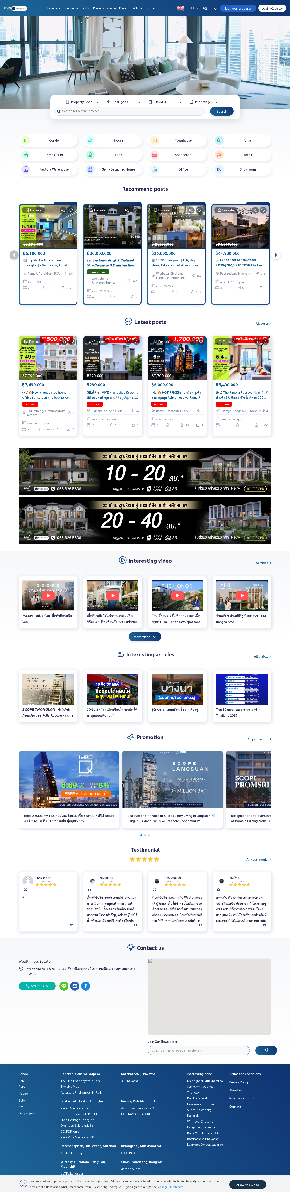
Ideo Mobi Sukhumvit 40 (77, 1137)
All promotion (258, 739)
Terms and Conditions (245, 1074)
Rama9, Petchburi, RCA (138, 1101)
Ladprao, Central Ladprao (80, 1074)
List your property (238, 8)
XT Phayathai (130, 1081)
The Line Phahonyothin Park (80, 1081)
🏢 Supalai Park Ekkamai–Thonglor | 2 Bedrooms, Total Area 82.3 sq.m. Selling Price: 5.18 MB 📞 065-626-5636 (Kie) (47, 263)
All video (262, 563)
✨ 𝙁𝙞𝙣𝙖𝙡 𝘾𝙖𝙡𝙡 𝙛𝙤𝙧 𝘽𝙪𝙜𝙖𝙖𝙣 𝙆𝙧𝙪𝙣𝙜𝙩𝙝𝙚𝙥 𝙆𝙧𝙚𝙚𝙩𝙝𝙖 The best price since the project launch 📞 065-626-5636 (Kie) (239, 263)
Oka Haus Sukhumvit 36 (77, 1125)
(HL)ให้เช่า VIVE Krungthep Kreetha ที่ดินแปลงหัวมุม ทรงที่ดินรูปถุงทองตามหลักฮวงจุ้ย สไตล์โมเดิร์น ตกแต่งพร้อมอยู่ (112, 395)
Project (124, 8)
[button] (283, 63)
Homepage (53, 8)
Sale (22, 1081)
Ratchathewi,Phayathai (138, 1074)
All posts (262, 323)
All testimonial (257, 859)
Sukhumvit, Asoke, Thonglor (82, 1101)
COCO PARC (128, 1153)
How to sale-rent (241, 1098)
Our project (27, 1113)
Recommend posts (77, 8)
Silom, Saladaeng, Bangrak (141, 1162)
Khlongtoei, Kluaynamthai (141, 1146)
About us (236, 1090)
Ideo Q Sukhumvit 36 (75, 1108)
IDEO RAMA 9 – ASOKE (136, 1114)
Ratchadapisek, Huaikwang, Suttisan (88, 1146)
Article (137, 8)
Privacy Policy (239, 1082)
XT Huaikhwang (71, 1153)
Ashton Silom (130, 1169)
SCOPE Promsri (71, 1131)
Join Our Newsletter (163, 1041)
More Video (142, 637)
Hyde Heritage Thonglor (77, 1120)
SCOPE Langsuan (72, 1173)
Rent (22, 1086)
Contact (152, 8)
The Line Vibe (70, 1086)
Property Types (103, 8)
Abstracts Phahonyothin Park (81, 1092)
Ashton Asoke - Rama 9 (137, 1108)
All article (261, 656)
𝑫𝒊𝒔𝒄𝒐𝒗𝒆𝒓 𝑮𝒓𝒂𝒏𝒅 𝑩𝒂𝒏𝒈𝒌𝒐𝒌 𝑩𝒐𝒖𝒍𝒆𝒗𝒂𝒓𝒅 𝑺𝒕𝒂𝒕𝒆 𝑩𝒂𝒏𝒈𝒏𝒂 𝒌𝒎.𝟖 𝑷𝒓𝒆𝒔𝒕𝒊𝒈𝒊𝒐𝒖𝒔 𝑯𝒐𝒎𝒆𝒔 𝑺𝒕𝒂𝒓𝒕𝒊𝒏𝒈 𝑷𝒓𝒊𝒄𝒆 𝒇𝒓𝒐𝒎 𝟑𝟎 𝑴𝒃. (112, 263)
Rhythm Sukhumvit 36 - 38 (79, 1114)
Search (222, 111)
